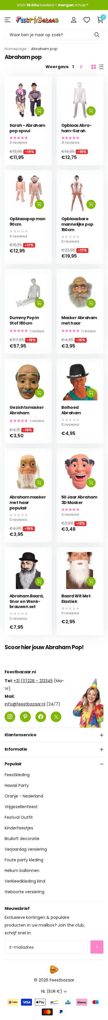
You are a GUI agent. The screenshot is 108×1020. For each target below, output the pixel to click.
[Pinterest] (25, 717)
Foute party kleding (24, 860)
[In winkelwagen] (39, 111)
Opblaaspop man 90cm (27, 221)
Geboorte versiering (24, 892)
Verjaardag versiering (26, 849)
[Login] (73, 20)
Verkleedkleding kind (25, 881)
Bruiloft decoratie (22, 838)
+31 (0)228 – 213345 (33, 681)
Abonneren (96, 947)
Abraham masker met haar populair (28, 502)
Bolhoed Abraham (71, 410)
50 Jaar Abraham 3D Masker (79, 499)
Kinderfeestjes (19, 828)
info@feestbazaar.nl (25, 704)
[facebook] (40, 717)
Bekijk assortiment (8, 19)
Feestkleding (17, 775)
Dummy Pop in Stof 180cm (24, 320)
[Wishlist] (86, 20)
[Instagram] (10, 717)
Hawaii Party (17, 785)
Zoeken (97, 34)
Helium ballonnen (22, 870)
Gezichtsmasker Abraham (27, 410)
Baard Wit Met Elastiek (76, 598)
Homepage (15, 48)
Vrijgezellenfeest (21, 807)
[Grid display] (93, 67)
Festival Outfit (19, 817)
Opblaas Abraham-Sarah (76, 128)
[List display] (101, 67)
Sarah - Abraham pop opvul (27, 128)
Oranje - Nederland (24, 796)
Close (54, 735)
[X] (56, 717)
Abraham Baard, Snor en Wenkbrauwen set (26, 601)
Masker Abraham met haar (79, 320)
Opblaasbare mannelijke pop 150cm (77, 224)
